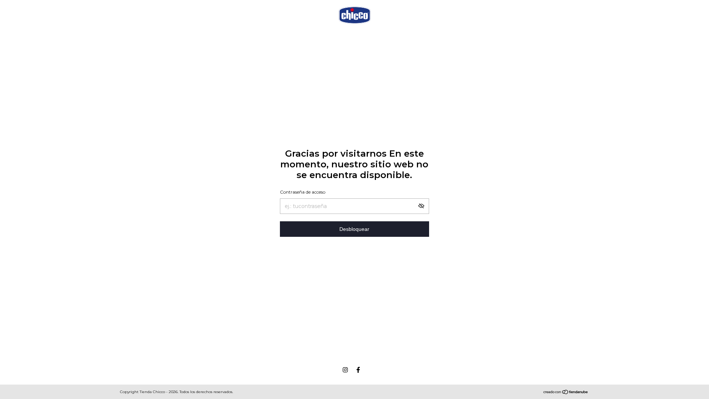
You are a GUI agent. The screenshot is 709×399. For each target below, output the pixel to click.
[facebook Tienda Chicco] (358, 370)
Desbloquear (354, 229)
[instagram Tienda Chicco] (345, 370)
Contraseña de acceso (302, 192)
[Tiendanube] (566, 392)
